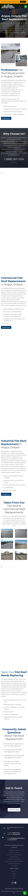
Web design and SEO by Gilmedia (14, 888)
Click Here (23, 1)
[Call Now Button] (25, 893)
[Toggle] (2, 744)
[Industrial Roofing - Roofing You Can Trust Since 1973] (8, 6)
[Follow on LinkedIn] (15, 883)
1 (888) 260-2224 (14, 159)
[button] (25, 6)
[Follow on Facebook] (12, 883)
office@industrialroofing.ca (17, 838)
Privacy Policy (17, 891)
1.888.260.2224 (16, 832)
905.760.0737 (13, 839)
